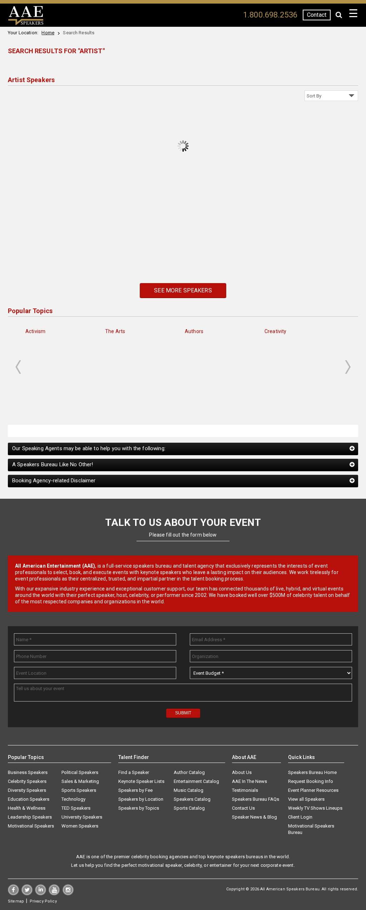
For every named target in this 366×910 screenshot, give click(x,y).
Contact (316, 14)
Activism (35, 331)
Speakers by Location (140, 799)
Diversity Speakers (27, 790)
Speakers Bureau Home (312, 772)
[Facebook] (13, 893)
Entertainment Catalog (196, 781)
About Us (242, 772)
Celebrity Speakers (27, 781)
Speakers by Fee (135, 790)
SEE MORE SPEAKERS (183, 290)
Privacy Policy (43, 901)
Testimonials (245, 790)
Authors (194, 331)
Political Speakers (79, 772)
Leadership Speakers (30, 817)
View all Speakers (306, 799)
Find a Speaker (133, 772)
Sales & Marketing (80, 781)
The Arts (115, 331)
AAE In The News (249, 781)
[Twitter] (27, 893)
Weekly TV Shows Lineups (315, 808)
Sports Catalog (189, 808)
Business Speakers (28, 772)
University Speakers (81, 817)
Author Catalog (189, 772)
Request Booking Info (310, 781)
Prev (18, 367)
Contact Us (243, 808)
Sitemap (16, 901)
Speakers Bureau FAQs (255, 799)
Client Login (300, 817)
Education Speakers (28, 799)
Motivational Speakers (31, 826)
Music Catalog (188, 790)
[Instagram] (68, 893)
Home (47, 32)
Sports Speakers (78, 790)
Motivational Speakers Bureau (311, 829)
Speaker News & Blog (254, 817)
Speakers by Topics (138, 808)
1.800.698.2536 (270, 14)
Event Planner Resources (313, 790)
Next (348, 367)
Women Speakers (79, 826)
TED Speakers (75, 808)
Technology (73, 799)
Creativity (275, 331)
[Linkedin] (40, 893)
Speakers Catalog (192, 799)
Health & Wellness (26, 808)
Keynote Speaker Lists (141, 781)
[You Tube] (54, 893)
